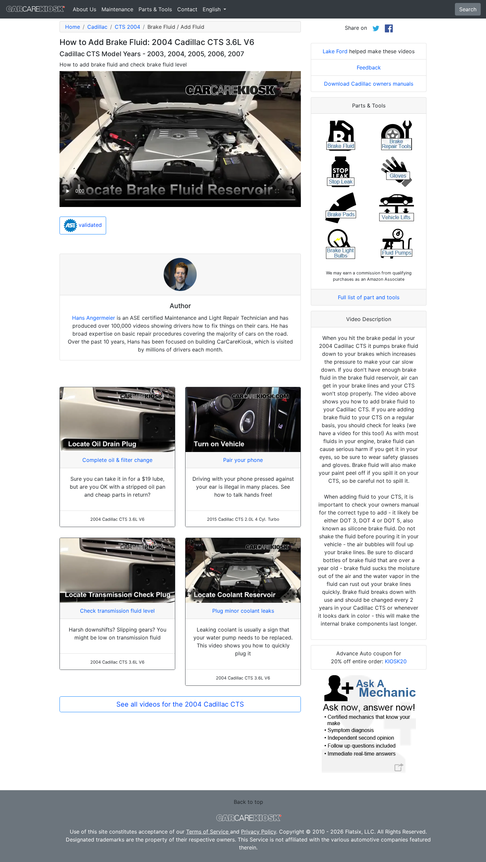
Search (467, 9)
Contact (187, 9)
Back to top (248, 802)
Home (72, 26)
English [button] (212, 9)
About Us (84, 9)
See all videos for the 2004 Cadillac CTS (180, 704)
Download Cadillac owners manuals (368, 83)
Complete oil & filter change (117, 460)
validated (89, 225)
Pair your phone (243, 460)
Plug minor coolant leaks (243, 610)
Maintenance (117, 9)
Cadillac (97, 26)
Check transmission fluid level (117, 610)
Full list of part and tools (368, 297)
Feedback (369, 67)
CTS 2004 (127, 26)
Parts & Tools (155, 9)
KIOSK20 (396, 661)
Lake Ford (335, 51)
